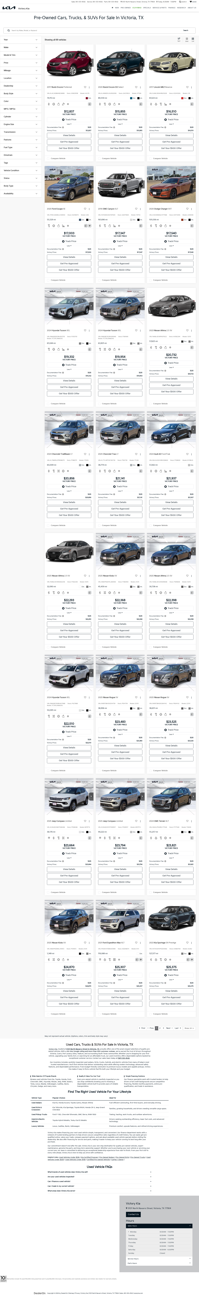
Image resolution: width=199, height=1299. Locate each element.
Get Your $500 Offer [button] (69, 148)
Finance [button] (171, 8)
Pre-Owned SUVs (122, 1157)
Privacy (77, 1293)
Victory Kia (53, 1049)
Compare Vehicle (58, 159)
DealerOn (64, 1293)
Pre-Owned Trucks (137, 1157)
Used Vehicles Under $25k (69, 1157)
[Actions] (89, 87)
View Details (69, 135)
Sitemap (71, 1293)
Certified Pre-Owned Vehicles (98, 1160)
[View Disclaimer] (68, 104)
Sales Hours (132, 1226)
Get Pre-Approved (69, 142)
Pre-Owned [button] (126, 8)
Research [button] (181, 8)
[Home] (112, 8)
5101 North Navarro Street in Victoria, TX (82, 1049)
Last (177, 1028)
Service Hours (133, 1259)
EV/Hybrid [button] (137, 8)
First (142, 1028)
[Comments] (89, 104)
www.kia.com (138, 1293)
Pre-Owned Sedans (106, 1157)
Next (169, 1028)
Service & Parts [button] (159, 8)
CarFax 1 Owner (117, 1160)
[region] (69, 129)
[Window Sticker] (89, 225)
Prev (151, 1028)
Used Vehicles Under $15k (75, 1160)
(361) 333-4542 (124, 1058)
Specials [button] (147, 8)
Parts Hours (132, 1263)
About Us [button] (192, 8)
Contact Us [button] (133, 1214)
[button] (91, 63)
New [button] (117, 8)
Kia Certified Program (89, 1157)
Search (185, 30)
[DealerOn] (40, 1293)
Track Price (70, 119)
